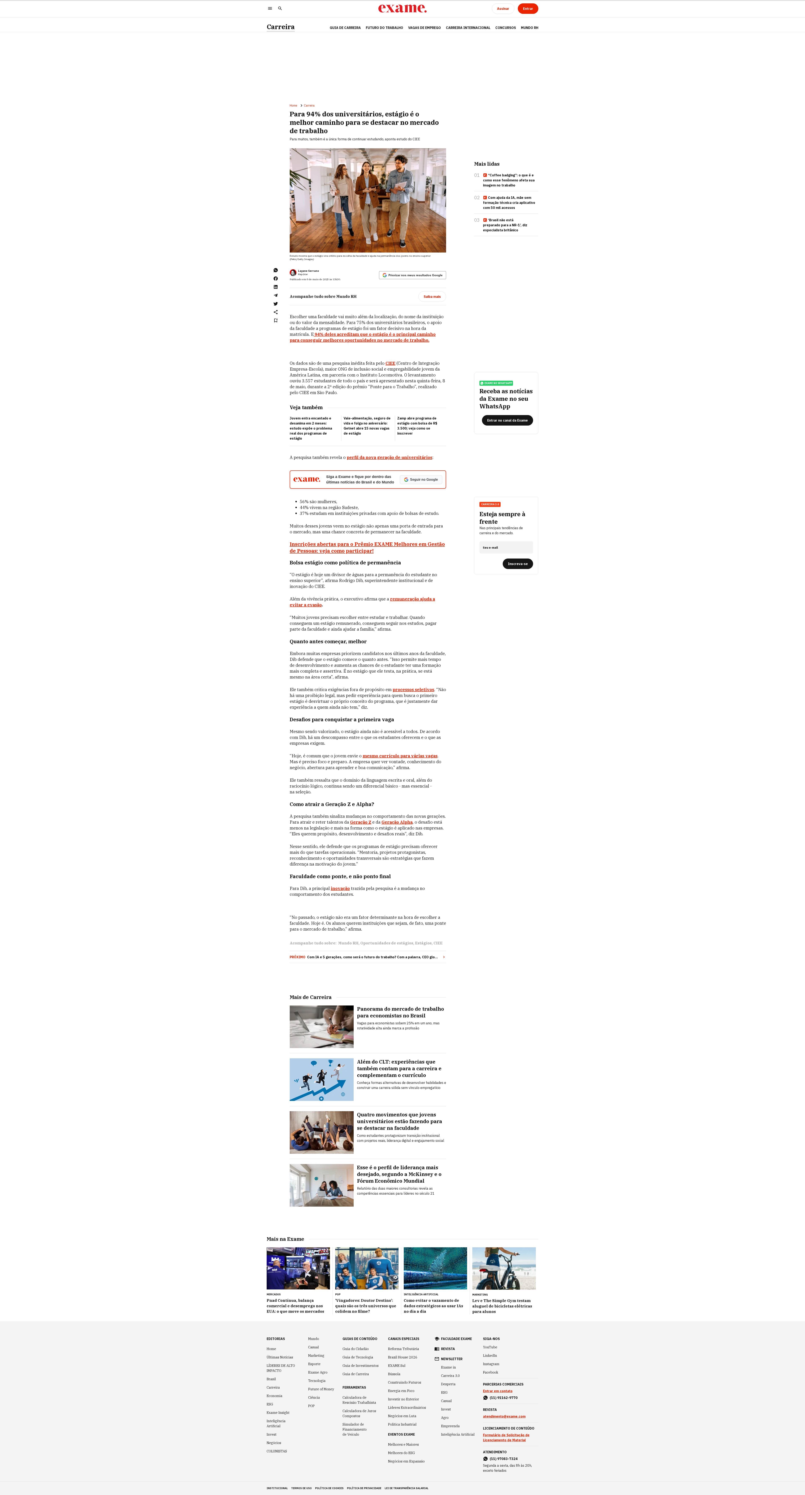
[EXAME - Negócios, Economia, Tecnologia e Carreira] (402, 8)
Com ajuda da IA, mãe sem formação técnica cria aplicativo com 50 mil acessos (509, 202)
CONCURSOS (505, 28)
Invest (272, 1434)
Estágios (423, 943)
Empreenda (450, 1426)
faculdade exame (456, 1339)
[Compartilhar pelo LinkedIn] (275, 286)
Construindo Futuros (404, 1382)
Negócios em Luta (402, 1416)
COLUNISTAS (277, 1451)
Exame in (448, 1367)
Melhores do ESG (401, 1453)
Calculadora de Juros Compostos (359, 1413)
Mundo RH (348, 943)
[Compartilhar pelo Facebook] (275, 278)
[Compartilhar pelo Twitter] (275, 303)
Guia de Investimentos (361, 1365)
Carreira (281, 26)
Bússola (394, 1374)
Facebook (490, 1372)
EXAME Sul (396, 1365)
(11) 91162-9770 (504, 1398)
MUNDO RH (529, 28)
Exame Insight (278, 1412)
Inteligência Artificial (276, 1423)
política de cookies (329, 1488)
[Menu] (270, 8)
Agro (445, 1418)
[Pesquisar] (280, 8)
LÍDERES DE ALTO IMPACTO (281, 1368)
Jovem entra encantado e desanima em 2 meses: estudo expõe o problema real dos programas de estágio (311, 428)
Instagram (491, 1364)
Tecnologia (317, 1381)
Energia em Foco (401, 1391)
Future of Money (321, 1389)
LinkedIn (490, 1355)
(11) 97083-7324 (504, 1459)
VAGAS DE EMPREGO (424, 28)
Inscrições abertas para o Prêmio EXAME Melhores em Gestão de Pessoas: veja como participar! (367, 547)
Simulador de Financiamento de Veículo (355, 1429)
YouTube (490, 1347)
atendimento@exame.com (504, 1416)
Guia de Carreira (345, 28)
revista (448, 1349)
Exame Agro (317, 1372)
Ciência (314, 1397)
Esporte (314, 1364)
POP (311, 1406)
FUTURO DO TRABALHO (384, 28)
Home (293, 105)
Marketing (316, 1355)
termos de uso (301, 1488)
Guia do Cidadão (356, 1349)
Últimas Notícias (280, 1357)
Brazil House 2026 (402, 1357)
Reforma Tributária (403, 1349)
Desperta (448, 1384)
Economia (274, 1396)
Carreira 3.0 (450, 1376)
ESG (270, 1404)
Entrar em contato (498, 1391)
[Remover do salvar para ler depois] (275, 320)
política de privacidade (364, 1488)
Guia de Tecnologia (358, 1357)
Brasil (271, 1379)
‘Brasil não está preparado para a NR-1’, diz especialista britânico (505, 225)
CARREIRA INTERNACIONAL (468, 28)
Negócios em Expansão (406, 1461)
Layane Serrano (308, 270)
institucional (277, 1488)
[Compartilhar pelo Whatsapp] (275, 270)
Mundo (313, 1339)
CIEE (438, 943)
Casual (313, 1347)
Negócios (274, 1443)
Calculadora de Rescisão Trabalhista (359, 1400)
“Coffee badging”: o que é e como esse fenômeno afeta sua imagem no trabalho (509, 180)
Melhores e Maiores (403, 1444)
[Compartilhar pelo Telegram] (275, 295)
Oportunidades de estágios (386, 943)
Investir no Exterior (403, 1399)
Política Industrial (402, 1424)
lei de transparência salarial (406, 1488)
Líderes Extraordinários (407, 1407)
